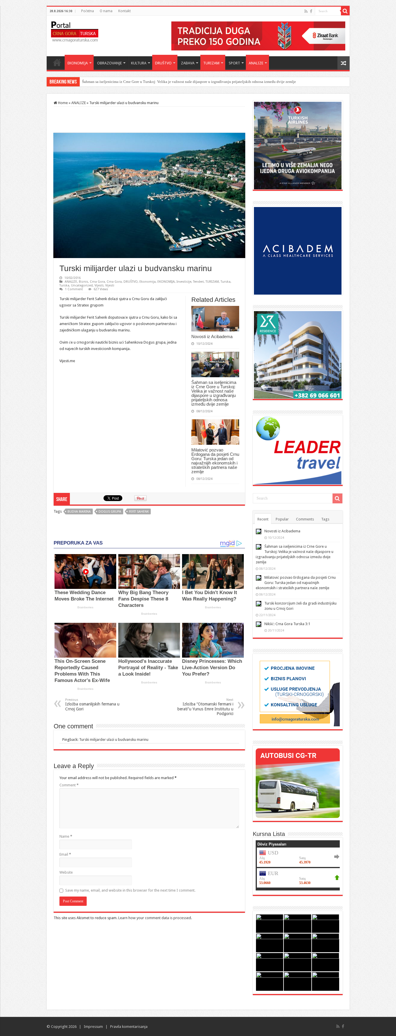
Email (65, 854)
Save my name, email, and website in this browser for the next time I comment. (130, 890)
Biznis (83, 282)
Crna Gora (97, 282)
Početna (87, 11)
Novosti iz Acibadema (211, 336)
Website (66, 872)
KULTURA (138, 63)
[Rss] (306, 11)
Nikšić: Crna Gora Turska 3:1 (287, 624)
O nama (106, 11)
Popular (282, 519)
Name (65, 836)
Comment (69, 785)
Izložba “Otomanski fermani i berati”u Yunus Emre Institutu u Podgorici (205, 707)
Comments (305, 519)
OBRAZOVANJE (109, 63)
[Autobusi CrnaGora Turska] (298, 783)
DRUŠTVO (163, 63)
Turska (225, 282)
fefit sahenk (139, 512)
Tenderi (198, 282)
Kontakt (124, 11)
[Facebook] (311, 11)
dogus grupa (110, 512)
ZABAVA (188, 63)
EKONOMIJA (78, 63)
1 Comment (74, 289)
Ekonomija (147, 282)
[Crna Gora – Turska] (74, 31)
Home (57, 62)
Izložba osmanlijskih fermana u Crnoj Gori (92, 704)
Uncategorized (82, 285)
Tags (325, 519)
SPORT (234, 63)
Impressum (93, 1026)
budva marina (79, 512)
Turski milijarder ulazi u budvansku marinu (113, 739)
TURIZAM (211, 63)
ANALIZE (256, 63)
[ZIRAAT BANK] (258, 35)
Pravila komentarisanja (129, 1026)
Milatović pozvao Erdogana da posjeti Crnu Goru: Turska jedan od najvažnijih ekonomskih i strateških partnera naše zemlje (215, 460)
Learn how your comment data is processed (154, 918)
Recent (262, 519)
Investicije (184, 282)
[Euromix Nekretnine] (297, 354)
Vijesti (99, 285)
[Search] (345, 11)
